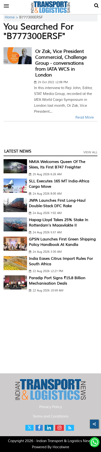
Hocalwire (61, 447)
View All (90, 152)
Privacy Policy (50, 407)
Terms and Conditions (50, 416)
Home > (12, 17)
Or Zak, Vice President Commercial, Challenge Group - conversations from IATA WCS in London (61, 63)
